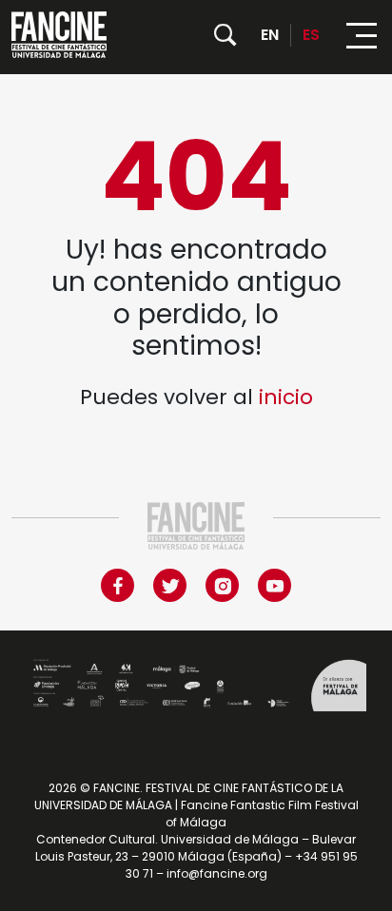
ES (311, 35)
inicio (286, 397)
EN (270, 35)
